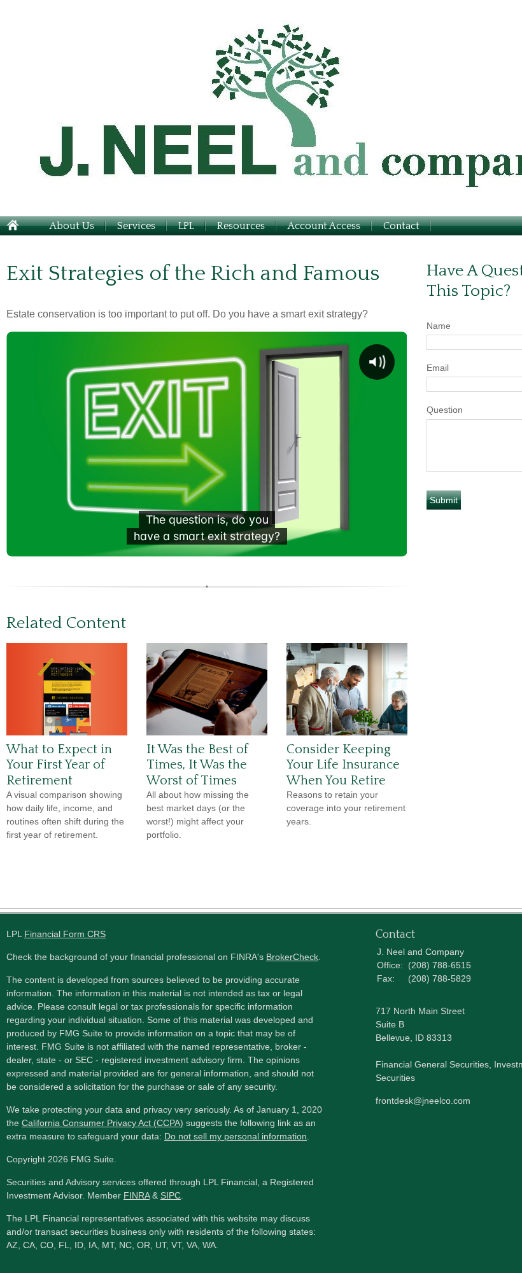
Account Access (324, 226)
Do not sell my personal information (235, 1136)
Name (439, 326)
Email (438, 368)
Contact (401, 226)
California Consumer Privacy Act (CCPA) (102, 1123)
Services (136, 226)
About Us (72, 226)
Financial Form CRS (65, 934)
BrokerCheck (292, 957)
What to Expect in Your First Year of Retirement (59, 765)
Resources (241, 226)
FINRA (136, 1195)
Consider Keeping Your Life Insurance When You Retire (343, 765)
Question (445, 410)
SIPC (170, 1195)
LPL (186, 226)
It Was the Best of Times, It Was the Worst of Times (197, 765)
